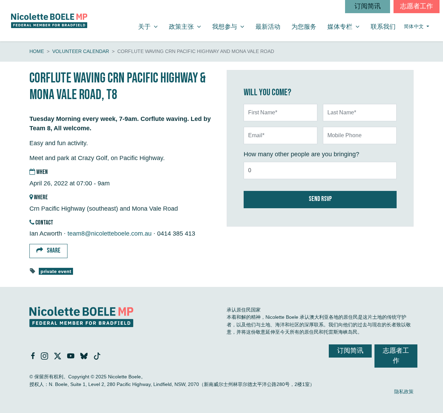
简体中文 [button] (414, 26)
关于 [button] (150, 26)
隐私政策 (404, 391)
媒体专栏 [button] (346, 26)
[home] (49, 20)
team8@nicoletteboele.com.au (109, 233)
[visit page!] (34, 356)
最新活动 (267, 26)
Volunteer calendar (80, 51)
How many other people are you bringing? (301, 154)
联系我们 (383, 26)
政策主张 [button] (188, 26)
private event (55, 271)
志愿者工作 (416, 6)
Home (36, 51)
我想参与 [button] (231, 26)
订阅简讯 (367, 6)
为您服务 (303, 26)
